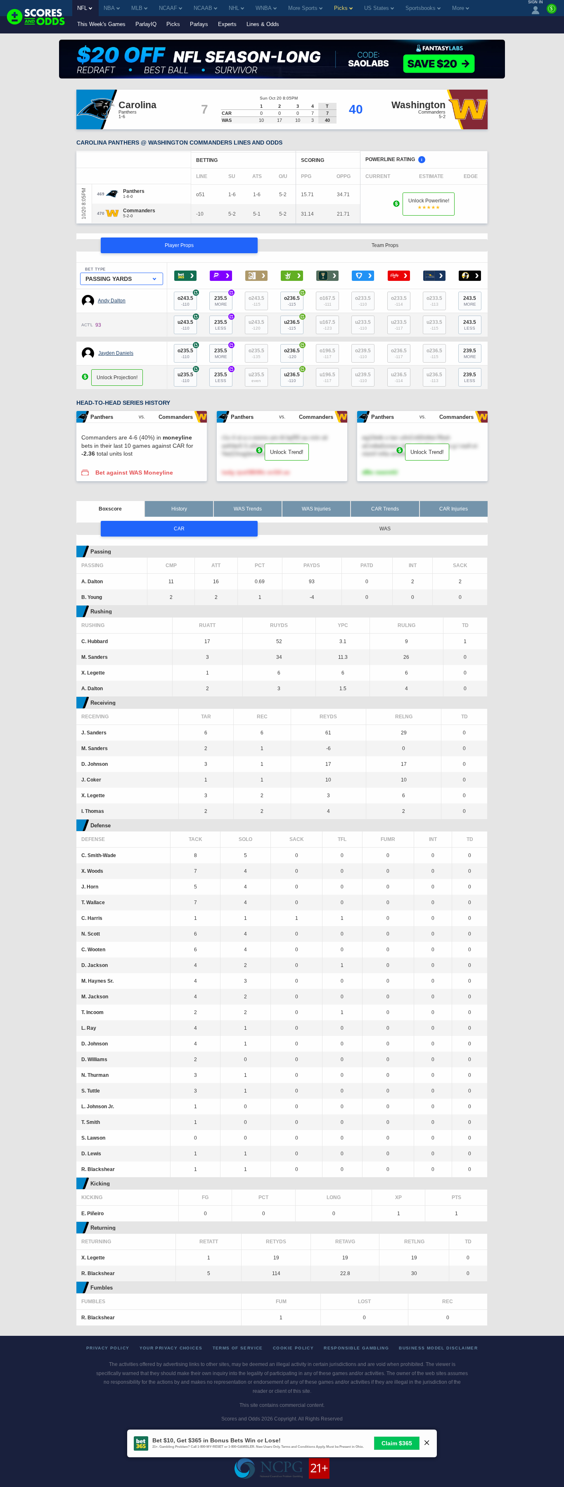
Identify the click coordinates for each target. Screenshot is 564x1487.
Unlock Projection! (117, 377)
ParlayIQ (145, 24)
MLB (136, 8)
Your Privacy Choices (171, 1348)
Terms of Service (238, 1348)
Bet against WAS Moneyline (134, 472)
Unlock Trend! (286, 452)
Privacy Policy (108, 1348)
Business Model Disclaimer (438, 1348)
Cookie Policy (293, 1348)
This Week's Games (101, 24)
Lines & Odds (262, 24)
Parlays (199, 24)
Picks (173, 24)
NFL (82, 8)
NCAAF (168, 8)
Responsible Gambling (356, 1348)
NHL (234, 8)
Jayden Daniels (115, 353)
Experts (227, 24)
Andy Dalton (112, 301)
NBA (109, 8)
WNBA (264, 8)
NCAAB (203, 8)
